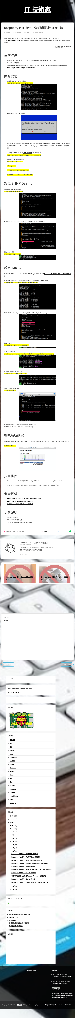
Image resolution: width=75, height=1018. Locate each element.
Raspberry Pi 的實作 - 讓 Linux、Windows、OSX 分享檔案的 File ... (32, 869)
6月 (13, 848)
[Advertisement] (37, 597)
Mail (11, 782)
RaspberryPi (42, 32)
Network (13, 785)
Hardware (13, 768)
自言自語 (12, 740)
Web (11, 799)
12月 (13, 832)
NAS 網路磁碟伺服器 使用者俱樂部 (19, 915)
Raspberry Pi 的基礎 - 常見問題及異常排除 (24, 854)
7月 (13, 845)
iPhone (12, 771)
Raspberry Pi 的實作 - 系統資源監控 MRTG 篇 (25, 857)
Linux (36, 32)
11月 (13, 835)
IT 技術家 (37, 9)
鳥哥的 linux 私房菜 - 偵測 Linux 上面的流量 (20, 504)
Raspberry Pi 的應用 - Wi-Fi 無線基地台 (23, 873)
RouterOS (13, 792)
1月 (13, 889)
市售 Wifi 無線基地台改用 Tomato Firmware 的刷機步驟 (28, 876)
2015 (11, 826)
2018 (11, 816)
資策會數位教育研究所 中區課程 (19, 923)
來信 (57, 983)
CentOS (12, 761)
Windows (13, 803)
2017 (11, 819)
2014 (11, 829)
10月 (13, 838)
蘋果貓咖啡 (12, 920)
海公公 (9, 32)
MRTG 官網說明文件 (42, 280)
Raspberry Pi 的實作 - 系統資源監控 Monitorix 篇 (26, 860)
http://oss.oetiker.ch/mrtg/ (13, 40)
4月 (13, 886)
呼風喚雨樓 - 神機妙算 (16, 926)
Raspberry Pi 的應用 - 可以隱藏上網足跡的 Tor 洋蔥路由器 (29, 863)
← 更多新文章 (8, 664)
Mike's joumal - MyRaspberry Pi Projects (20, 501)
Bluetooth (13, 757)
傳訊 (61, 983)
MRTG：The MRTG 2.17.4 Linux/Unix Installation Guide (24, 498)
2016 (11, 822)
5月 (13, 851)
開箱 (11, 747)
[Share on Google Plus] (64, 531)
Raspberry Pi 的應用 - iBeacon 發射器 (23, 879)
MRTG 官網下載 (27, 153)
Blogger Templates (51, 1005)
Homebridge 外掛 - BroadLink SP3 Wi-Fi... (19, 578)
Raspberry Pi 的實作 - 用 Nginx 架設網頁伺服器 (21, 68)
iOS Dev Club (13, 917)
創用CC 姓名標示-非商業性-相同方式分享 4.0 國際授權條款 (62, 995)
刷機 (11, 743)
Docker (12, 764)
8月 (13, 841)
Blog (11, 754)
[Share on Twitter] (59, 531)
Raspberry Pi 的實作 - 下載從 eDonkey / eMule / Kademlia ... (30, 882)
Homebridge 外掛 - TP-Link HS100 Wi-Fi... (54, 578)
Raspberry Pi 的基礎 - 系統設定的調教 (23, 866)
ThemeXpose (68, 1005)
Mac (11, 778)
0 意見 (28, 32)
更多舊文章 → (67, 664)
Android (12, 750)
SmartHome (14, 796)
